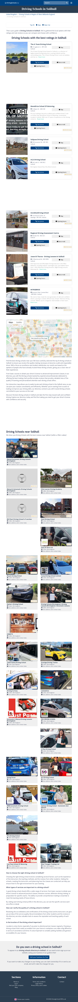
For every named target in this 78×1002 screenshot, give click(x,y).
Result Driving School (14, 576)
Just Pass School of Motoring (17, 864)
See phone (40, 62)
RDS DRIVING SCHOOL (48, 719)
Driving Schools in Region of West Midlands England (37, 14)
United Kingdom (11, 14)
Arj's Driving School (38, 160)
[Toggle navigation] (71, 3)
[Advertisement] (39, 88)
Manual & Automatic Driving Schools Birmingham (19, 490)
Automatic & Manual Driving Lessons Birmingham (19, 720)
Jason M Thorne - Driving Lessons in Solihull (47, 256)
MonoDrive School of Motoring (42, 106)
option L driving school (15, 604)
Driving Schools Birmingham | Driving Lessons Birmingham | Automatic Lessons (55, 605)
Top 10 (31, 25)
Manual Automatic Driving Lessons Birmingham (19, 460)
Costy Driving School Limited (51, 576)
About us (16, 982)
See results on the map (39, 338)
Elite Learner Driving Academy (51, 489)
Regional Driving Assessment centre (45, 233)
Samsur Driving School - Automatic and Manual (54, 806)
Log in (16, 983)
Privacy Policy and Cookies (39, 985)
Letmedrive (45, 691)
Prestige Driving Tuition (49, 663)
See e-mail (61, 62)
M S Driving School (47, 778)
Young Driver (11, 778)
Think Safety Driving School (16, 663)
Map (61, 47)
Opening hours (40, 66)
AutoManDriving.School (40, 213)
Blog (16, 987)
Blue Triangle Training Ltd (50, 864)
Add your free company (16, 985)
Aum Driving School (48, 519)
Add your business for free (39, 957)
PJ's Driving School (13, 836)
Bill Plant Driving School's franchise (19, 519)
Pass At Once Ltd (47, 547)
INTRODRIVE (35, 290)
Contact (62, 982)
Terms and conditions (39, 982)
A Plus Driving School (48, 749)
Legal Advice (39, 983)
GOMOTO (10, 634)
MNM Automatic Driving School (17, 806)
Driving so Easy (12, 691)
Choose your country (23, 999)
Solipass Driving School (40, 139)
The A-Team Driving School (41, 44)
